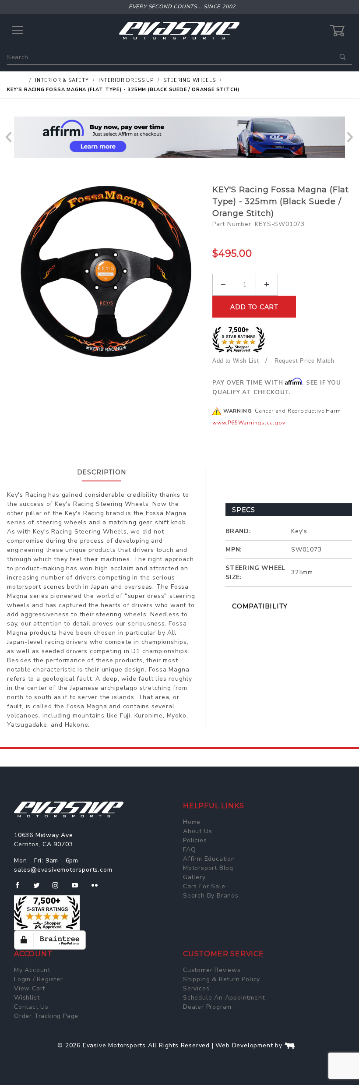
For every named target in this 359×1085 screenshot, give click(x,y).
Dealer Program (207, 1007)
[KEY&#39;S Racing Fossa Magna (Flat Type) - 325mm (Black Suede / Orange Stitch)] (106, 271)
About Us (197, 831)
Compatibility (259, 606)
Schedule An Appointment (223, 997)
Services (196, 988)
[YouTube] (79, 888)
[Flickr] (98, 888)
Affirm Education (209, 859)
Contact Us (31, 1007)
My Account (32, 970)
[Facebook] (21, 888)
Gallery (194, 877)
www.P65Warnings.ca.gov (248, 422)
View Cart (29, 988)
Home (192, 822)
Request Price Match (304, 360)
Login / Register (38, 979)
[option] (179, 137)
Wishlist (26, 997)
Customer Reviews (212, 970)
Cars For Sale (204, 886)
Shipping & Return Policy (221, 979)
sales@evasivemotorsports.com (63, 870)
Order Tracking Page (46, 1016)
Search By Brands (211, 895)
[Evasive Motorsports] (179, 30)
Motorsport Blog (208, 868)
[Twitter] (40, 888)
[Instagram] (59, 888)
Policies (195, 840)
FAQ (189, 849)
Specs (243, 510)
